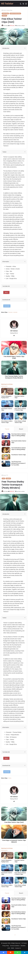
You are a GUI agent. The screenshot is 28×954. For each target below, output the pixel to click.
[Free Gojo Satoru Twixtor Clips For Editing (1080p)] (6, 436)
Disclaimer (23, 945)
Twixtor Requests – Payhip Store (6, 396)
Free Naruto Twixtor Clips (18, 454)
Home (4, 10)
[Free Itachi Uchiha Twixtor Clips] (6, 443)
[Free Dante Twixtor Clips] (7, 403)
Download (6, 306)
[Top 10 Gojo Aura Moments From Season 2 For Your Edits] (6, 464)
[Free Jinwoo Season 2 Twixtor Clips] (21, 403)
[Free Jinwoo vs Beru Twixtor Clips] (7, 416)
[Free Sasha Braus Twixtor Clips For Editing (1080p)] (6, 450)
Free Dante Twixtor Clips (6, 409)
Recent (21, 429)
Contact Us (18, 948)
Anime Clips (9, 10)
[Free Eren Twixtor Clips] (21, 391)
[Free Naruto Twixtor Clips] (6, 457)
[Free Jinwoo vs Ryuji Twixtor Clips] (21, 416)
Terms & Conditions (15, 945)
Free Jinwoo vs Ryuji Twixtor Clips (20, 421)
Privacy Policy (5, 945)
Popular (7, 429)
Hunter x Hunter (13, 312)
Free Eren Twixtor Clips (19, 396)
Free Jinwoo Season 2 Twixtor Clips (20, 409)
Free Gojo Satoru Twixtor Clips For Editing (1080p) (18, 434)
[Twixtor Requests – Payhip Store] (7, 391)
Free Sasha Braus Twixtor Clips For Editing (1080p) (18, 448)
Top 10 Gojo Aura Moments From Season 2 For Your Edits (18, 463)
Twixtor (4, 15)
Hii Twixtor (14, 331)
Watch (6, 292)
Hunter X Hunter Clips (15, 13)
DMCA (12, 948)
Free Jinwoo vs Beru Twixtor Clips (6, 421)
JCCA (8, 948)
